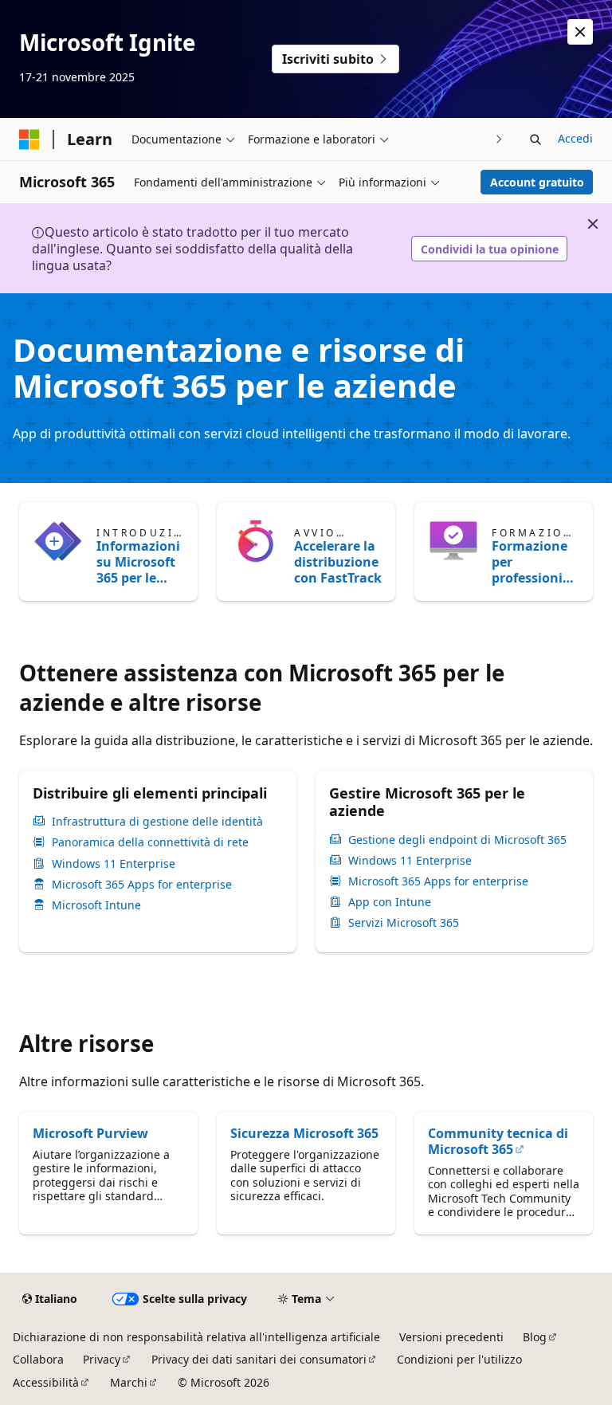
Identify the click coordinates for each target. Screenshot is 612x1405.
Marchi (128, 1382)
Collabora (38, 1359)
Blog (535, 1336)
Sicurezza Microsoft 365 (304, 1133)
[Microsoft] (29, 139)
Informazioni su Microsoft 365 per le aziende (138, 562)
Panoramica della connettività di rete (150, 842)
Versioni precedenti (451, 1336)
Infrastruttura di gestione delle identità (157, 821)
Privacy (101, 1359)
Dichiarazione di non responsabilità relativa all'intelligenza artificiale (196, 1336)
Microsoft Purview (90, 1133)
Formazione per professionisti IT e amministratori (535, 562)
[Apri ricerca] (535, 139)
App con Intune (389, 902)
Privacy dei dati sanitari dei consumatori (259, 1359)
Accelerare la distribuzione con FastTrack (338, 562)
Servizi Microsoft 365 (403, 923)
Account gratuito (537, 182)
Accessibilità (46, 1382)
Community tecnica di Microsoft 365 (498, 1141)
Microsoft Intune (96, 905)
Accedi (575, 138)
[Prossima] (499, 139)
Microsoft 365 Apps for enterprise (142, 884)
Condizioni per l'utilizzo (459, 1359)
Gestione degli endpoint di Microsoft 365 (457, 840)
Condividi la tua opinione (490, 249)
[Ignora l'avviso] (580, 32)
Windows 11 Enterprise (113, 864)
